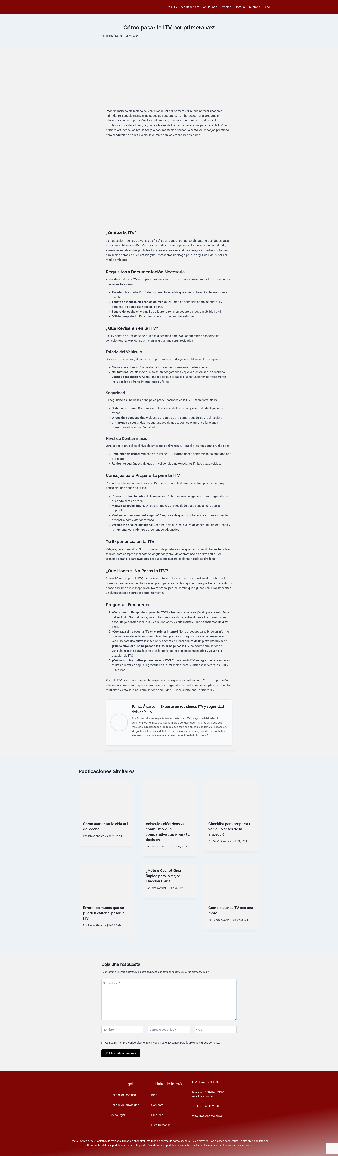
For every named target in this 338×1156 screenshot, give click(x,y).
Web (199, 1029)
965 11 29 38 (211, 1106)
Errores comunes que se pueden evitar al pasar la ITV (103, 913)
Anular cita (210, 7)
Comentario (111, 983)
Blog (267, 7)
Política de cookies (123, 1095)
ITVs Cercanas (161, 1125)
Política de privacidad (125, 1105)
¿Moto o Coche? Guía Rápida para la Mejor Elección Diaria (163, 875)
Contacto (157, 1105)
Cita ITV (172, 7)
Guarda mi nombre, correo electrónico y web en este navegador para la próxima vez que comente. (162, 1042)
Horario (240, 7)
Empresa (157, 1115)
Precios (226, 7)
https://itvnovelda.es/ (211, 1115)
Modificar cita (190, 7)
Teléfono (254, 7)
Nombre (109, 1029)
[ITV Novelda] (82, 7)
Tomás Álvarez (114, 35)
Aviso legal (118, 1115)
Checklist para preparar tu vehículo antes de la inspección (230, 829)
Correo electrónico (162, 1029)
